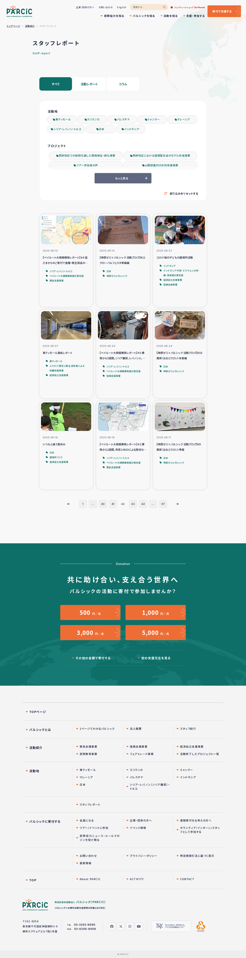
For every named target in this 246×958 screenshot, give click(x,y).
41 (113, 504)
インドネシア (131, 129)
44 (143, 504)
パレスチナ (123, 119)
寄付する (222, 11)
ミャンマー (153, 119)
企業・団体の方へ (85, 7)
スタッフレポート (90, 804)
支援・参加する (195, 16)
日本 (102, 129)
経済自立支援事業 (192, 746)
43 (133, 504)
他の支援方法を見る (156, 658)
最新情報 (85, 863)
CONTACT (187, 879)
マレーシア (183, 119)
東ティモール (63, 119)
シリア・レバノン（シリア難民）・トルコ (150, 786)
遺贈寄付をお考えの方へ (196, 820)
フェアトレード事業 (142, 754)
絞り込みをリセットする (184, 193)
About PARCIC (90, 879)
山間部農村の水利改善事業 (161, 165)
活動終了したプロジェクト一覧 (199, 754)
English (121, 7)
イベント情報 (138, 828)
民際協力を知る (114, 16)
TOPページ (37, 711)
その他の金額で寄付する (93, 658)
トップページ (13, 26)
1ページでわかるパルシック (97, 729)
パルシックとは (40, 729)
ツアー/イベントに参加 (94, 828)
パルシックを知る (144, 16)
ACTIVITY (137, 879)
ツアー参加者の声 (87, 165)
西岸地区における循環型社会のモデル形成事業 (161, 155)
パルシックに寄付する (45, 821)
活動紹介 (30, 26)
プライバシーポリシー (143, 856)
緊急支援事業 (88, 746)
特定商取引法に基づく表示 (197, 856)
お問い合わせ (106, 7)
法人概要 (136, 729)
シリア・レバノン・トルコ (67, 129)
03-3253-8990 (85, 924)
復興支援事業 (139, 746)
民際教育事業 (88, 754)
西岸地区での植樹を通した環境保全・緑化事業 (87, 155)
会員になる (87, 820)
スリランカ (93, 119)
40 (103, 504)
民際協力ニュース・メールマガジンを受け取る (100, 838)
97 (163, 504)
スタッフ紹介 (188, 729)
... (92, 504)
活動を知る (170, 16)
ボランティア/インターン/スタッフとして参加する (200, 830)
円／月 (90, 612)
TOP (32, 880)
